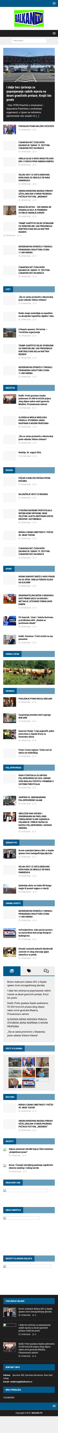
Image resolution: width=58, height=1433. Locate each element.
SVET (8, 289)
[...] (37, 116)
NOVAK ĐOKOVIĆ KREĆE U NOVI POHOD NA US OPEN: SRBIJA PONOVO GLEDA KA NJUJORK (37, 579)
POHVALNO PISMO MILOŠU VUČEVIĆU (36, 126)
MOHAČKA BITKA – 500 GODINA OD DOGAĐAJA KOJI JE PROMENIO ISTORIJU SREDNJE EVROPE (35, 210)
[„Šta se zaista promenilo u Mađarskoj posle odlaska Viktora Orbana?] (9, 300)
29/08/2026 (26, 129)
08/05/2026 (16, 1171)
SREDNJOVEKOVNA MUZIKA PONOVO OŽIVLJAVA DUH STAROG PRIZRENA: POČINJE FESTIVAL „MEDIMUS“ (36, 194)
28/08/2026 (26, 607)
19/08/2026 (25, 702)
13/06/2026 (15, 1155)
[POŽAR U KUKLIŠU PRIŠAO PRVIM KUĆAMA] (9, 481)
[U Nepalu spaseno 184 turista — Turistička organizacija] (9, 332)
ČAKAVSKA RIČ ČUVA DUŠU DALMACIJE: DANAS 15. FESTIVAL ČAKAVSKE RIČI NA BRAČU (34, 145)
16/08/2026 (25, 740)
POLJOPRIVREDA (13, 767)
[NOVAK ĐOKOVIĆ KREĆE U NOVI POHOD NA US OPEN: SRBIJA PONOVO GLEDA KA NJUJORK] (9, 580)
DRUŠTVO (10, 388)
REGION (9, 470)
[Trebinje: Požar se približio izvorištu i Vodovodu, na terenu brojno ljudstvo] (42, 1083)
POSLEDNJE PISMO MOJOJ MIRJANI (35, 698)
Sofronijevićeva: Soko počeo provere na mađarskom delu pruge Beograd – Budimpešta (36, 933)
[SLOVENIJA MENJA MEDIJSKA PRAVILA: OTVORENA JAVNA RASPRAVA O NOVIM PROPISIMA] (9, 421)
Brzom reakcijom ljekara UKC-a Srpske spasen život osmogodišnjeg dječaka (27, 983)
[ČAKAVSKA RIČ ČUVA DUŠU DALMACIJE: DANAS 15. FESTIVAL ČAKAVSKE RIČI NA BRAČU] (9, 145)
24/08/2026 (26, 958)
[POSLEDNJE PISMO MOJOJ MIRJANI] (9, 702)
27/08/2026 (26, 939)
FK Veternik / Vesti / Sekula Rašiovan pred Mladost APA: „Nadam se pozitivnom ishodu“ (36, 620)
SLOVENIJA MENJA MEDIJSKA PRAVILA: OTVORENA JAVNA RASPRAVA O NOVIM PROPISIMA (33, 420)
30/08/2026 (26, 303)
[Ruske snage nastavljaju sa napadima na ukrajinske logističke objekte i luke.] (9, 316)
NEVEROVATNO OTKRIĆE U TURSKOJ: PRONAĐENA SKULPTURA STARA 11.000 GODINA (36, 249)
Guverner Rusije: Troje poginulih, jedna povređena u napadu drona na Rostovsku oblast (36, 734)
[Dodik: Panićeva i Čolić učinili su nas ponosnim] (9, 639)
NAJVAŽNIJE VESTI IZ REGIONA (33, 494)
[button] (53, 3)
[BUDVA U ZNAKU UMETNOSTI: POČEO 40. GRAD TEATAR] (9, 535)
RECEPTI (10, 1141)
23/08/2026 (26, 642)
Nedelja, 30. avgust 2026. (30, 452)
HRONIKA (10, 691)
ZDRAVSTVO (11, 842)
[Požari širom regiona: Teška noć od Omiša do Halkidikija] (9, 753)
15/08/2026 (25, 756)
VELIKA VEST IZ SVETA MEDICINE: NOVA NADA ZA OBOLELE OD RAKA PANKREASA (34, 177)
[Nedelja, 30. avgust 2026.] (9, 456)
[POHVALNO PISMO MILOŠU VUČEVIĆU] (9, 129)
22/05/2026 (25, 803)
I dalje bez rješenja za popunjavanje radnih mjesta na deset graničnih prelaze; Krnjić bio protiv (29, 994)
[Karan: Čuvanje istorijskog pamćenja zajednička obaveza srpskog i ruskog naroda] (4, 1165)
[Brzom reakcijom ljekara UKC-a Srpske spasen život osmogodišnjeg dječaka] (9, 854)
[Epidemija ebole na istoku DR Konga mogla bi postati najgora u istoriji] (9, 889)
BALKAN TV (37, 1413)
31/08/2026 (25, 407)
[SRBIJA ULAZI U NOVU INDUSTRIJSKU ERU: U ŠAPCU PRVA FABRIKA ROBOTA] (9, 162)
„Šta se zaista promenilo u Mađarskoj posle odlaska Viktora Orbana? (26, 1033)
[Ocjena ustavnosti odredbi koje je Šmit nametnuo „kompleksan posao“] (4, 1149)
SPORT (9, 569)
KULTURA (10, 1097)
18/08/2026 (25, 721)
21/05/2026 (25, 831)
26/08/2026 (26, 626)
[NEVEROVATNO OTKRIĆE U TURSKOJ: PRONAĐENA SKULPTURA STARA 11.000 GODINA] (9, 370)
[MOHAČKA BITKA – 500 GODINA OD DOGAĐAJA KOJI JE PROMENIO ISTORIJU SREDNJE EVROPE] (9, 210)
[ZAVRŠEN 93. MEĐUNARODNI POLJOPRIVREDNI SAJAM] (9, 800)
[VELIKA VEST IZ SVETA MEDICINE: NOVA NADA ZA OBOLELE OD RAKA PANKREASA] (9, 178)
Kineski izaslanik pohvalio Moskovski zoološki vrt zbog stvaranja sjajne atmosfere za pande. (36, 951)
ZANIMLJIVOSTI (13, 903)
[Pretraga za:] (29, 40)
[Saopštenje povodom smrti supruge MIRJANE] (9, 718)
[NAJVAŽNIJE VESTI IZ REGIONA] (9, 497)
